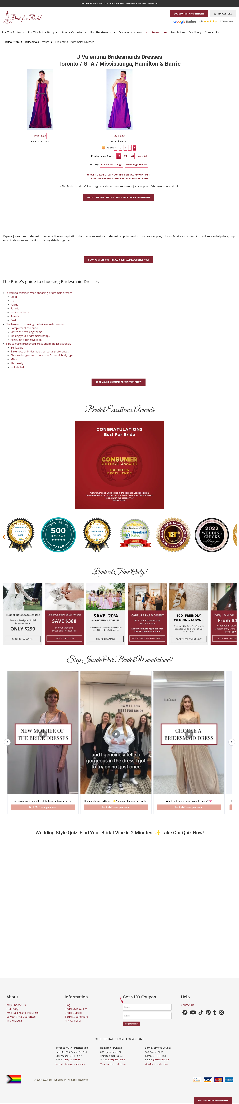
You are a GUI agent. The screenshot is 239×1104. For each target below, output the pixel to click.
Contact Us (212, 32)
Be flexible (17, 347)
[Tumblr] (215, 984)
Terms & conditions (76, 987)
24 (125, 156)
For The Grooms (101, 32)
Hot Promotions (156, 32)
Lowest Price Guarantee (21, 987)
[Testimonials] (205, 21)
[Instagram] (221, 984)
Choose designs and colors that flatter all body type (42, 355)
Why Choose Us (16, 975)
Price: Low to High (111, 164)
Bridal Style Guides (76, 979)
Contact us (187, 975)
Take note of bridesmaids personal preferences (40, 351)
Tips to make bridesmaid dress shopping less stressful (39, 343)
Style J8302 (40, 135)
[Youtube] (193, 984)
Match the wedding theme (26, 332)
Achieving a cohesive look (26, 340)
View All (142, 156)
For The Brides (12, 32)
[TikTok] (201, 984)
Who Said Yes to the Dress (23, 983)
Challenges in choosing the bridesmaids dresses (35, 324)
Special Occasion (72, 32)
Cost (13, 320)
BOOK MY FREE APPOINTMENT (189, 13)
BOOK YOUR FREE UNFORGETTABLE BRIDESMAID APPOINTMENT (118, 197)
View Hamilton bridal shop (113, 1034)
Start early (17, 363)
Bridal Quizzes (73, 983)
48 (132, 156)
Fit (12, 300)
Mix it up (16, 359)
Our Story (195, 32)
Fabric (14, 304)
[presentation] (3, 537)
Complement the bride (24, 328)
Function (16, 308)
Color (14, 297)
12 (118, 156)
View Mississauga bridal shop (70, 1034)
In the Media (14, 991)
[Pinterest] (208, 984)
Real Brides (178, 32)
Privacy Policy (73, 991)
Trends (15, 316)
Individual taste (20, 312)
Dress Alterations (130, 32)
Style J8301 (119, 135)
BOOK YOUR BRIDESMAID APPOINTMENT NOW (118, 382)
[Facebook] (184, 984)
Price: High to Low (136, 164)
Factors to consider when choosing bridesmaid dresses (39, 293)
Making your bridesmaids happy (30, 336)
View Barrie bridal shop (156, 1034)
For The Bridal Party (41, 32)
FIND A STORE (224, 13)
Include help (18, 367)
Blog (67, 975)
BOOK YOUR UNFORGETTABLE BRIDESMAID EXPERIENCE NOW (118, 259)
